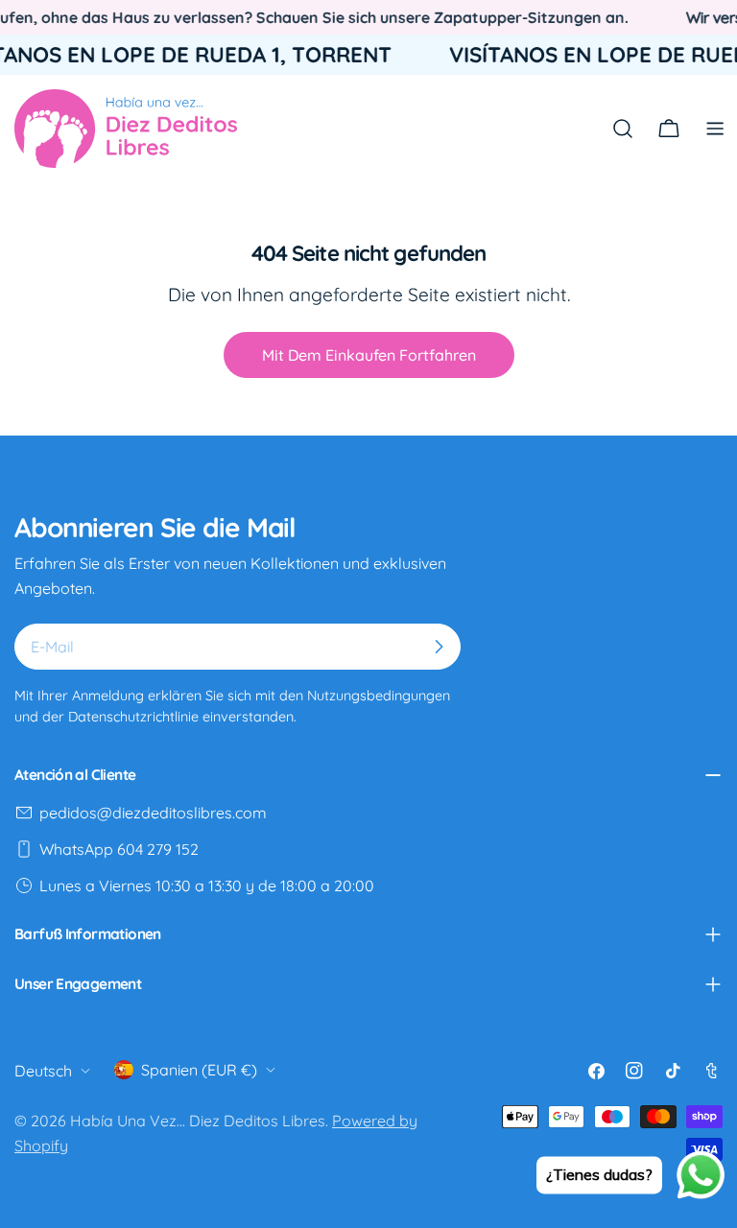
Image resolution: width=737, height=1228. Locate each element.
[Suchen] (623, 128)
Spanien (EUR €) (199, 1069)
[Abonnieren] (438, 646)
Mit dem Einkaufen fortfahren (369, 355)
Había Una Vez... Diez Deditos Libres (197, 1120)
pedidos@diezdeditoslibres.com (153, 812)
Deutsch (43, 1070)
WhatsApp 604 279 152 (119, 849)
